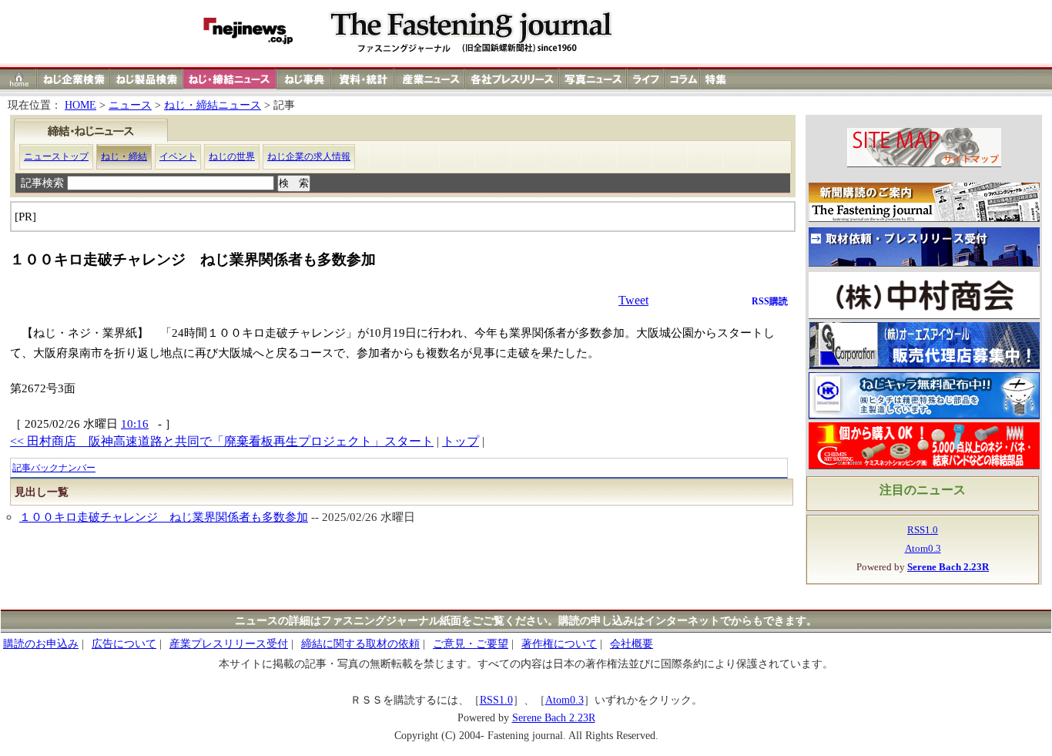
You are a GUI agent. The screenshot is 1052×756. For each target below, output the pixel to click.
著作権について (559, 644)
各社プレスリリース (512, 79)
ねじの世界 (232, 156)
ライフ (646, 79)
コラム (682, 79)
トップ (460, 441)
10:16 (135, 423)
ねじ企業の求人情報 (308, 156)
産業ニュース (430, 79)
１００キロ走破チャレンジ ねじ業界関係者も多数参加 (163, 516)
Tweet (633, 300)
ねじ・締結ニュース (212, 105)
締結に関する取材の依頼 (360, 644)
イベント (177, 156)
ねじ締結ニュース (229, 79)
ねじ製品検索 (146, 79)
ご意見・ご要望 (470, 644)
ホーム (19, 79)
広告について (124, 644)
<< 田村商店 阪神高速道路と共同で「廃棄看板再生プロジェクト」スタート (222, 441)
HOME (80, 105)
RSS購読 (770, 301)
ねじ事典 (304, 79)
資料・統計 (362, 79)
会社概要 (631, 644)
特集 (717, 79)
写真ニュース (593, 79)
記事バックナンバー (53, 467)
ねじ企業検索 (73, 79)
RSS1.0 (922, 530)
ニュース (130, 105)
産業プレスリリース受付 (228, 644)
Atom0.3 (923, 548)
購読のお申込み (41, 644)
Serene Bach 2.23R (553, 718)
